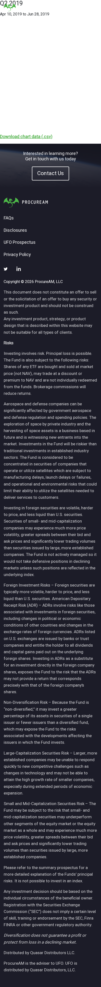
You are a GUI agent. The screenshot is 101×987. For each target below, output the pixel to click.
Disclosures (15, 230)
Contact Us (50, 173)
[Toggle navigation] (91, 7)
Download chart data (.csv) (26, 136)
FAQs (9, 218)
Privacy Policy (17, 255)
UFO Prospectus (20, 242)
